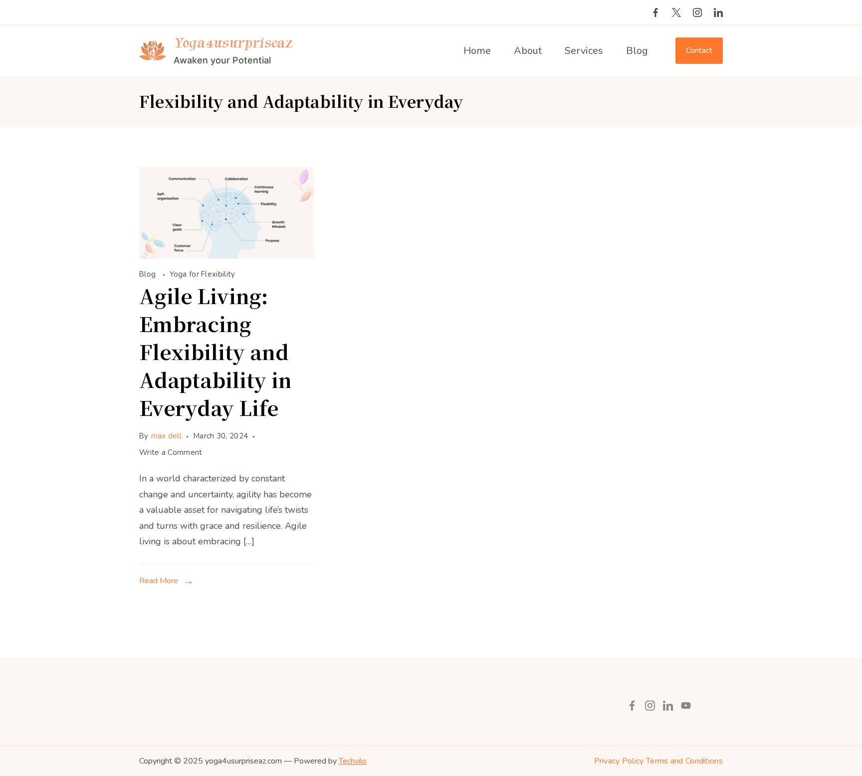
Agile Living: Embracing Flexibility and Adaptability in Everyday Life (215, 351)
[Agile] (226, 256)
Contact (699, 50)
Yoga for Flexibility (202, 274)
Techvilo (353, 761)
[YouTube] (686, 706)
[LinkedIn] (718, 12)
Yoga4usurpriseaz (233, 42)
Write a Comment (171, 453)
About (528, 50)
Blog (637, 50)
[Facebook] (655, 12)
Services (584, 50)
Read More (158, 580)
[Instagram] (697, 12)
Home (477, 50)
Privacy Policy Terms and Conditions (658, 761)
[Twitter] (676, 12)
